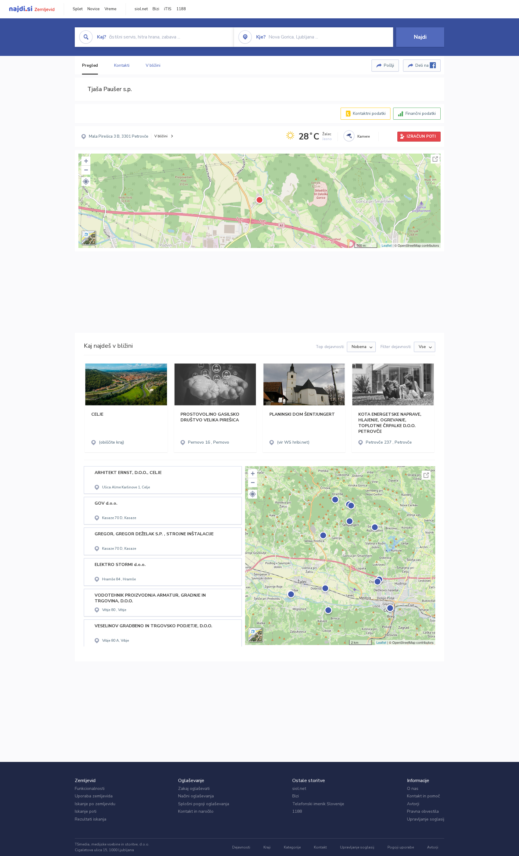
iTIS (167, 9)
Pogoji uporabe (400, 847)
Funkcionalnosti (90, 788)
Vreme (111, 9)
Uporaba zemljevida (94, 796)
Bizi (156, 9)
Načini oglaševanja (196, 796)
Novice (93, 9)
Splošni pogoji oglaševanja (203, 804)
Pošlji (389, 65)
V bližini (153, 65)
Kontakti (121, 65)
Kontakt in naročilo (196, 811)
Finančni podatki (420, 113)
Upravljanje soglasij (425, 819)
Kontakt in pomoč (423, 796)
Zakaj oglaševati (194, 788)
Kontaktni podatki (369, 113)
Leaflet (387, 245)
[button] (85, 181)
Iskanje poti (85, 811)
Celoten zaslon (435, 159)
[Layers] (88, 237)
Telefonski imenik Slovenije (318, 804)
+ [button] (86, 161)
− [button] (86, 170)
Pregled (90, 65)
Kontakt (320, 847)
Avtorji (413, 804)
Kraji (267, 847)
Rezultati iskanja (90, 819)
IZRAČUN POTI (421, 136)
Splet (78, 9)
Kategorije (292, 847)
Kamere (363, 136)
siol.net (141, 9)
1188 (181, 9)
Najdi (420, 37)
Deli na (422, 65)
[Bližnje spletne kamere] (349, 135)
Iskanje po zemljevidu (95, 804)
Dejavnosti (241, 847)
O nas (412, 788)
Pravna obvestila (423, 811)
